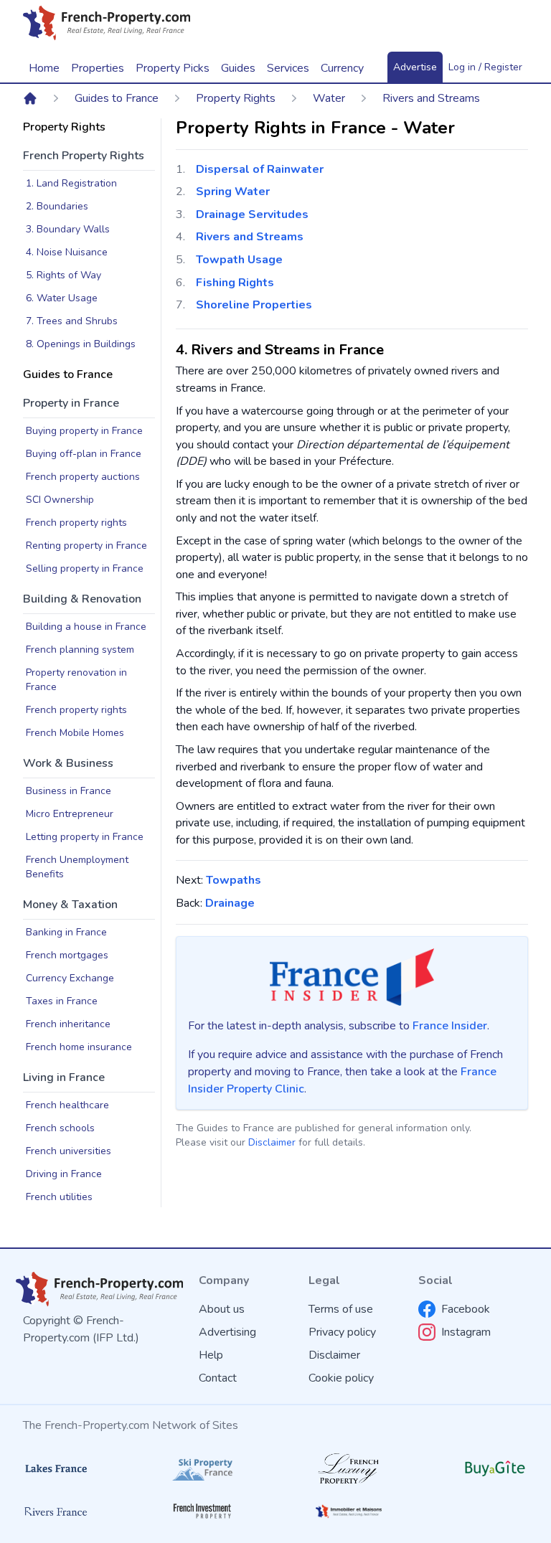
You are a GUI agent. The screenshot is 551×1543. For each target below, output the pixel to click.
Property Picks (172, 68)
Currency (342, 68)
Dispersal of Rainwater (260, 169)
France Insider (450, 1026)
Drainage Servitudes (252, 214)
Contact (218, 1378)
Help (211, 1355)
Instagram (466, 1332)
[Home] (30, 98)
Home (44, 68)
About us (222, 1309)
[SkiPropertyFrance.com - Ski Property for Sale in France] (202, 1468)
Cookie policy (341, 1378)
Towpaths (233, 880)
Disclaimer (272, 1142)
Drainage (230, 903)
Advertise (415, 67)
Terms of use (341, 1309)
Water (329, 98)
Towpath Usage (239, 260)
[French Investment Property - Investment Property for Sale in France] (202, 1511)
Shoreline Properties (254, 305)
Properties (97, 68)
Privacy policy (342, 1332)
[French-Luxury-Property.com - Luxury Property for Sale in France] (349, 1468)
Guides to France (117, 98)
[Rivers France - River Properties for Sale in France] (56, 1511)
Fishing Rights (235, 283)
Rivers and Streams (431, 98)
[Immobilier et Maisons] (349, 1511)
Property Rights (236, 98)
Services (288, 68)
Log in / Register (485, 67)
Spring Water (233, 191)
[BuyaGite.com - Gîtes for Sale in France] (495, 1468)
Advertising (227, 1332)
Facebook (465, 1309)
